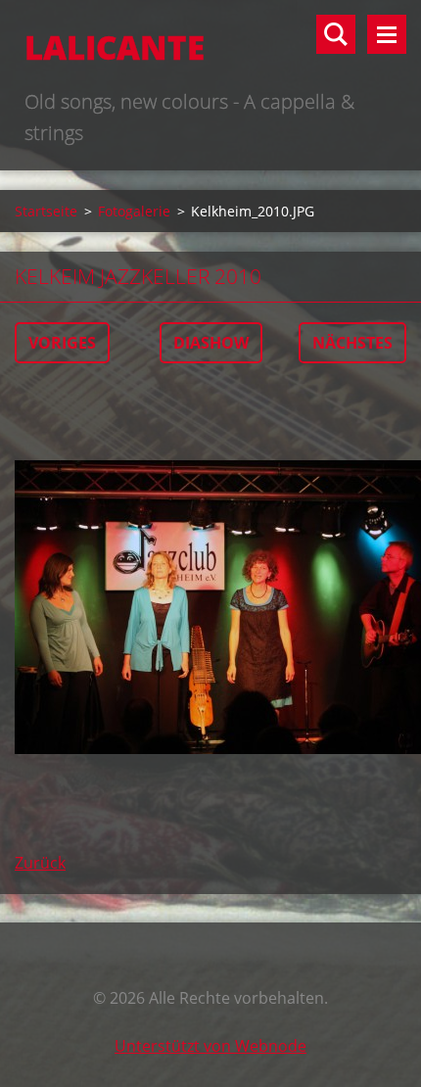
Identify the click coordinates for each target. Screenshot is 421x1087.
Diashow (211, 343)
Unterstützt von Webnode (210, 1046)
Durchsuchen (335, 34)
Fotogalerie (134, 211)
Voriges (62, 343)
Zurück (40, 863)
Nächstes (352, 343)
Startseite (46, 211)
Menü (386, 34)
